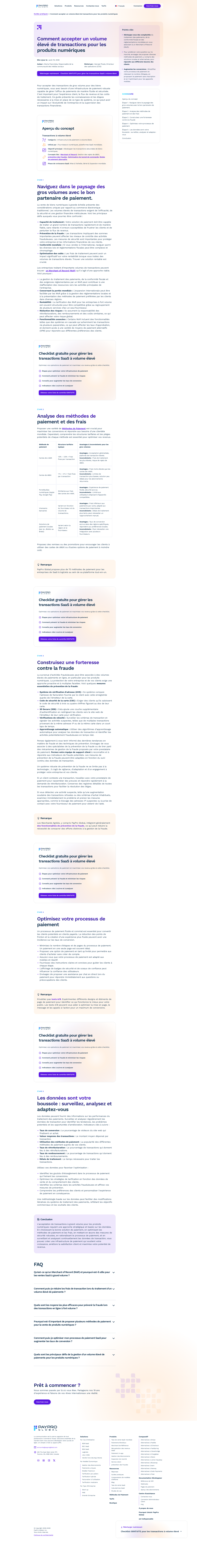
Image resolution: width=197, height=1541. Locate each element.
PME (83, 1492)
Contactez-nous (92, 6)
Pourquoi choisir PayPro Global (149, 1513)
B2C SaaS (85, 1446)
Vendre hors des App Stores (92, 1458)
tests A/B (56, 999)
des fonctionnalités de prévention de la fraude (60, 826)
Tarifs (103, 6)
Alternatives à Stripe (148, 1440)
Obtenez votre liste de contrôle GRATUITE (57, 393)
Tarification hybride (89, 1476)
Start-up (85, 1489)
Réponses (114, 1472)
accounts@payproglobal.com (47, 1447)
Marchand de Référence (119, 1445)
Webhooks (144, 1484)
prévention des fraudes (57, 157)
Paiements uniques (89, 1468)
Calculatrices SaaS (118, 1488)
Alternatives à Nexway (148, 1468)
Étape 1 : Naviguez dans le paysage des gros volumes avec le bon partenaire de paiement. (138, 105)
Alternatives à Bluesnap (149, 1463)
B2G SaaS (85, 1449)
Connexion (138, 6)
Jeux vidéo (86, 1455)
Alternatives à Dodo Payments (151, 1471)
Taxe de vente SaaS (118, 1485)
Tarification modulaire (90, 1482)
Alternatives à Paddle (148, 1442)
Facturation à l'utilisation (91, 1479)
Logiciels (85, 1452)
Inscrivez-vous (152, 6)
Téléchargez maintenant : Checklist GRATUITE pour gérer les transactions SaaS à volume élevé (78, 73)
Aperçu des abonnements (150, 1489)
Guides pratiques (41, 14)
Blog (112, 1482)
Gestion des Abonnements (91, 1465)
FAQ (142, 1504)
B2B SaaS (85, 1443)
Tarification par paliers (90, 1474)
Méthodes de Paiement (74, 428)
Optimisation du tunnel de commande (83, 157)
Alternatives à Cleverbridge (150, 1451)
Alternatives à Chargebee (150, 1454)
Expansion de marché (119, 1459)
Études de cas (116, 1491)
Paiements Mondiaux (118, 1442)
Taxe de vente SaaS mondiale (121, 1440)
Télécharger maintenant (132, 1527)
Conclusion (126, 138)
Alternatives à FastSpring (150, 1448)
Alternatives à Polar (148, 1474)
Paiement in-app (117, 1453)
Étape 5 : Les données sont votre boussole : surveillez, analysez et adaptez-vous (139, 132)
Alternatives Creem (147, 1465)
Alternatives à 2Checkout (150, 1445)
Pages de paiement (147, 1487)
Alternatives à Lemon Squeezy (151, 1460)
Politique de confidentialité (43, 1535)
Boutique (113, 1503)
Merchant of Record (69, 155)
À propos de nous (146, 1508)
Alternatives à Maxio (148, 1457)
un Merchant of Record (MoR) (61, 270)
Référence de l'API (147, 1481)
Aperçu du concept (130, 99)
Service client (116, 1462)
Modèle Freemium (88, 1471)
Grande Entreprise (88, 1495)
